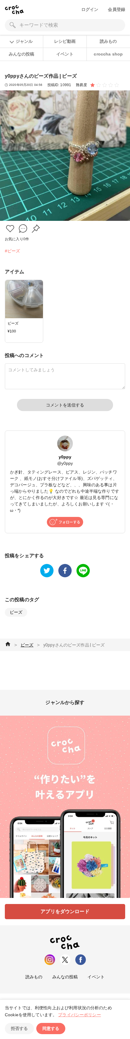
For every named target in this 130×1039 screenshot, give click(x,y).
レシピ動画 (65, 41)
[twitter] (47, 570)
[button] (10, 228)
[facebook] (65, 570)
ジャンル (24, 41)
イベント (64, 54)
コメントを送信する (65, 405)
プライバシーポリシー (79, 1014)
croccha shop (108, 54)
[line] (83, 570)
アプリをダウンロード (65, 911)
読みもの (108, 41)
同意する (50, 1028)
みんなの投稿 (21, 54)
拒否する (19, 1028)
